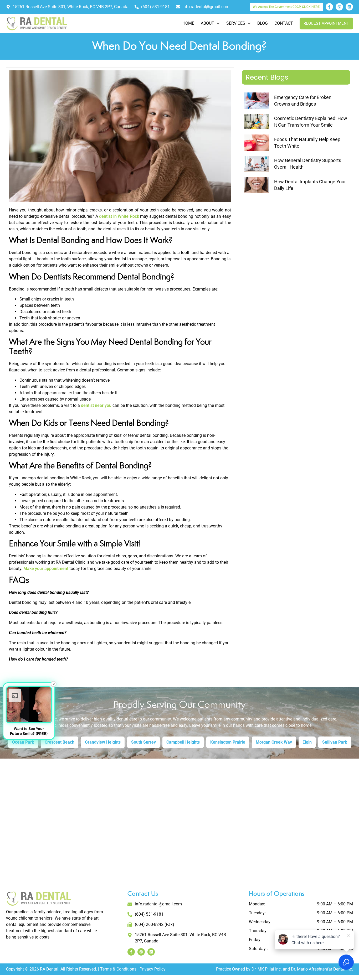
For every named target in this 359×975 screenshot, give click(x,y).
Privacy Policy (153, 969)
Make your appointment (45, 568)
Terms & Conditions (118, 969)
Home (188, 23)
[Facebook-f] (329, 7)
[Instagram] (339, 7)
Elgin (307, 742)
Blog (262, 23)
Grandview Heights (103, 742)
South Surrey (143, 742)
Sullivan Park (334, 742)
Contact (283, 23)
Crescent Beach (59, 742)
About (207, 23)
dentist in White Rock (119, 216)
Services (235, 23)
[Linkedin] (349, 7)
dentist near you (96, 405)
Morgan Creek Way (274, 742)
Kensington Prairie (227, 742)
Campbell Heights (183, 742)
